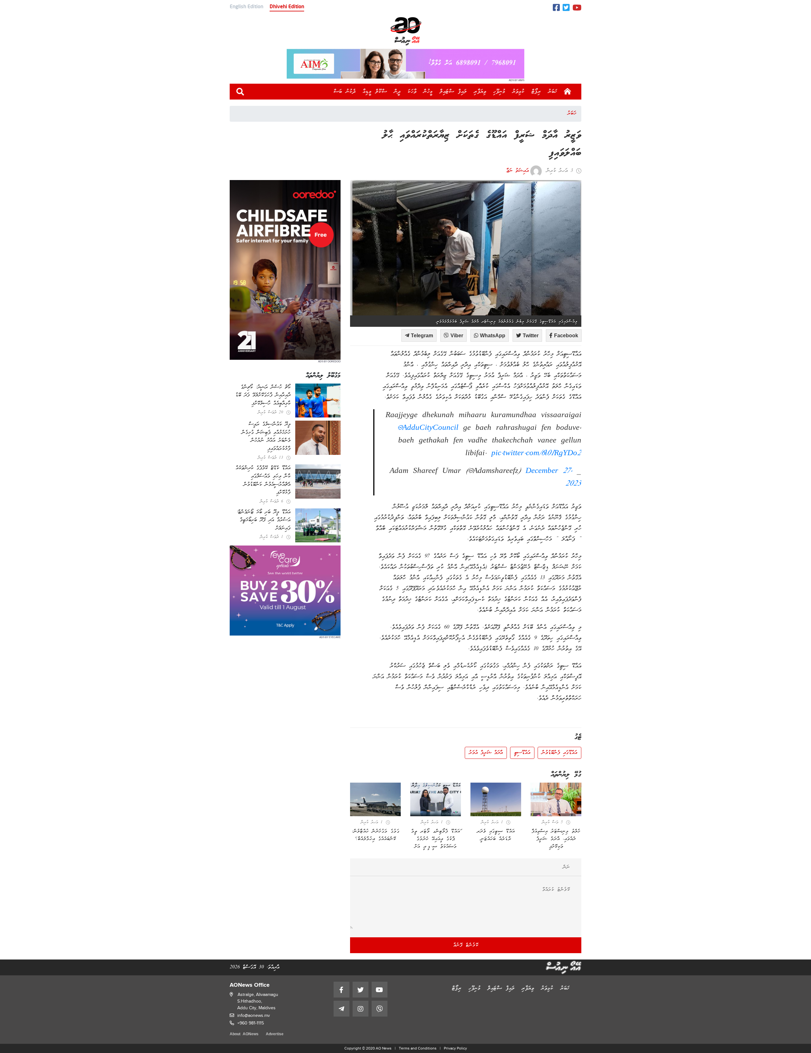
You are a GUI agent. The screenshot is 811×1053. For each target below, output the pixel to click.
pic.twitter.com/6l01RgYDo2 (536, 453)
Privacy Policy (455, 1048)
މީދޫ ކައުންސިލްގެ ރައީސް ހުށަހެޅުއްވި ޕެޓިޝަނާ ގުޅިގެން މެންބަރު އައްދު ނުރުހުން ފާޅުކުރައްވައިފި (266, 437)
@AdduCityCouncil (428, 428)
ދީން (397, 91)
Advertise (275, 1034)
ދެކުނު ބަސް (345, 91)
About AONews (244, 1034)
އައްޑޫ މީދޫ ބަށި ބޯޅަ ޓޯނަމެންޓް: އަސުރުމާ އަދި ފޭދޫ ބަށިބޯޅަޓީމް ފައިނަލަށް (263, 520)
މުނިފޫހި (499, 91)
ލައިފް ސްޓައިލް (453, 91)
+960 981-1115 (250, 1023)
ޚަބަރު (552, 91)
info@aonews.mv (253, 1015)
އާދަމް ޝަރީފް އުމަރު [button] (486, 753)
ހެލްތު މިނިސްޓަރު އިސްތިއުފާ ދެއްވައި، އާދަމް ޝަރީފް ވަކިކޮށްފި (556, 839)
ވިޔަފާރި (480, 91)
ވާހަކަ (412, 91)
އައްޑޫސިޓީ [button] (522, 753)
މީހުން (428, 91)
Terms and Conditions (418, 1048)
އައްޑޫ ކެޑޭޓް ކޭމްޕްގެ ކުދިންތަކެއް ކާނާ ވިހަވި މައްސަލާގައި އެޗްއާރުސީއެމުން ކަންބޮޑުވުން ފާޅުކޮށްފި (263, 480)
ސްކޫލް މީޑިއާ (375, 91)
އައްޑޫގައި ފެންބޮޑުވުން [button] (559, 753)
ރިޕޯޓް (536, 91)
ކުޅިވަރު (518, 91)
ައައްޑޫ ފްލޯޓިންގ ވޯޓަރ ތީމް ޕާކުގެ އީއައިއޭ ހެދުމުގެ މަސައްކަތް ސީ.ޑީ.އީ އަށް (435, 839)
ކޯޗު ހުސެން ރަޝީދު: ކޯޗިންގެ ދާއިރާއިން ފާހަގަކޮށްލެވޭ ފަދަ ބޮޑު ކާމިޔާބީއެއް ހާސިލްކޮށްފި (263, 395)
